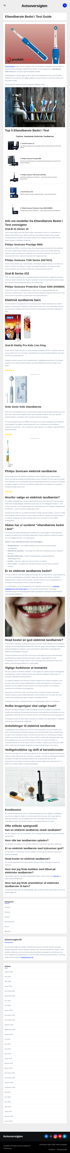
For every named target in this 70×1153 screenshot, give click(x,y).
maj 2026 (8, 976)
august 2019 (9, 1034)
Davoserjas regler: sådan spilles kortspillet (53, 1144)
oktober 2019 (9, 1025)
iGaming (7, 912)
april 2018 (8, 1106)
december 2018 (10, 1073)
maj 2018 (8, 1102)
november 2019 (10, 1020)
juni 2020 (8, 1000)
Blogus (26, 1146)
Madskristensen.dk (27, 957)
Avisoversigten (34, 6)
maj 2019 (8, 1049)
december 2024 (10, 991)
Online (7, 926)
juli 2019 (7, 1039)
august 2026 (9, 972)
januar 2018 (8, 1121)
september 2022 (10, 996)
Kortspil (7, 917)
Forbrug (7, 907)
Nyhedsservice (9, 922)
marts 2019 (8, 1058)
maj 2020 (8, 1005)
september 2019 (10, 1029)
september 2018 (10, 1087)
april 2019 (8, 1053)
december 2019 (10, 1015)
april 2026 (8, 981)
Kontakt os (52, 1149)
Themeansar (7, 1148)
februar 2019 (9, 1063)
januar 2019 (8, 1068)
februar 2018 (9, 1116)
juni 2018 (8, 1097)
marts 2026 (8, 986)
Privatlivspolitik (62, 1149)
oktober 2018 (9, 1082)
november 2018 (10, 1078)
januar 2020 (8, 1010)
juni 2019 (8, 1044)
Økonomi (7, 931)
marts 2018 (8, 1111)
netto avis (56, 876)
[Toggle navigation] (4, 5)
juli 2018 (7, 1092)
